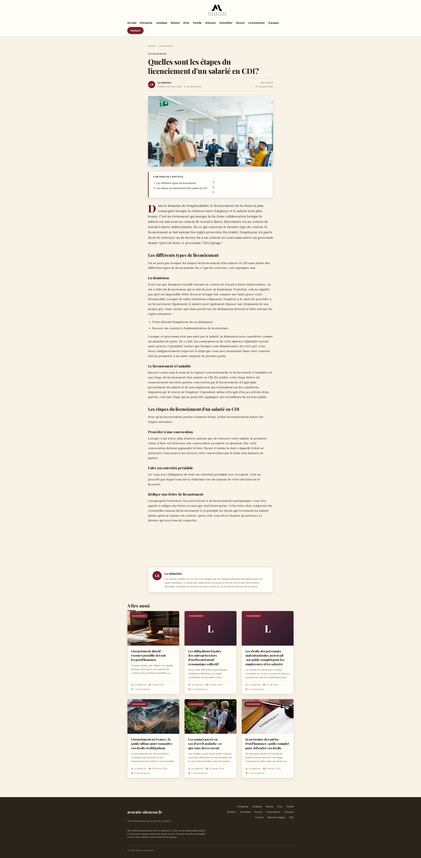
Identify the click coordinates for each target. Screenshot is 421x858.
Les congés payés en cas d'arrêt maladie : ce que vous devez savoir (205, 743)
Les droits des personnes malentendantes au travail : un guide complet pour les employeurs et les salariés (264, 657)
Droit (186, 22)
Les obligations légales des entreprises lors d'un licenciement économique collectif (204, 657)
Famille (197, 22)
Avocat (240, 22)
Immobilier (226, 22)
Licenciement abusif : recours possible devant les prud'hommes (148, 655)
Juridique (161, 22)
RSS (291, 817)
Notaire (175, 22)
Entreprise (146, 22)
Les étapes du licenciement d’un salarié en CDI (181, 188)
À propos (273, 22)
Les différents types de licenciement (176, 183)
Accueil (131, 22)
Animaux (210, 22)
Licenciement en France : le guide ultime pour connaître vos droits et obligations (151, 743)
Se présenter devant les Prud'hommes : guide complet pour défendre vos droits (267, 743)
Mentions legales (276, 817)
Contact (135, 30)
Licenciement (256, 22)
